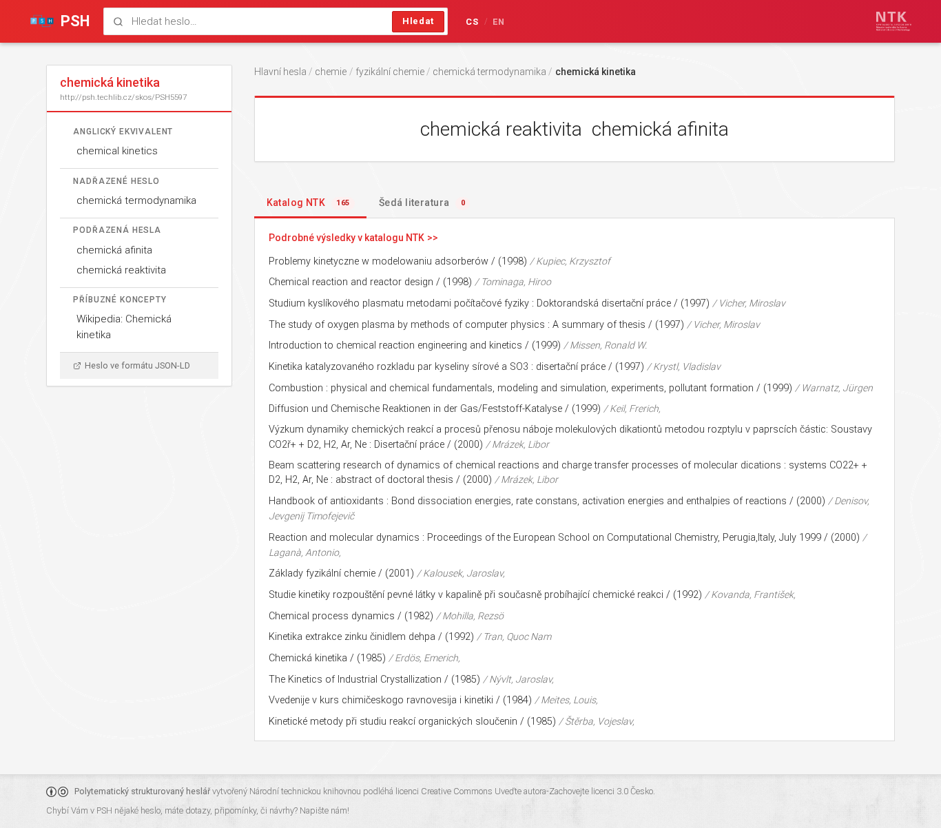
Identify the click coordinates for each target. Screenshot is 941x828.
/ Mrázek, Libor (517, 444)
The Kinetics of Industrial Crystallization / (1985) (374, 679)
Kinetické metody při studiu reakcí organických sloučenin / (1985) (412, 721)
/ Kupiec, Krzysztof (570, 261)
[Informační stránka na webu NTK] (893, 21)
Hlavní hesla (280, 71)
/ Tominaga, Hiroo (513, 281)
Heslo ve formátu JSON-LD (137, 365)
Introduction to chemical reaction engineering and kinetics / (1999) (415, 345)
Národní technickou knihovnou (305, 791)
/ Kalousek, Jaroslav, (461, 573)
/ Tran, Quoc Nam (514, 636)
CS (472, 22)
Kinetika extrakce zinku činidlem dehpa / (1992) (371, 637)
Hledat (418, 21)
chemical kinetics (117, 151)
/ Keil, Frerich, (632, 408)
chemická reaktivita (121, 270)
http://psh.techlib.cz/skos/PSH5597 (123, 97)
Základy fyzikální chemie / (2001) (341, 573)
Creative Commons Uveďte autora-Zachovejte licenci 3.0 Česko (537, 791)
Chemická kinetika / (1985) (327, 658)
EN (499, 22)
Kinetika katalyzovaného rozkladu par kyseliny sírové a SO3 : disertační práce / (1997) (456, 367)
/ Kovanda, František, (750, 594)
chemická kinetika (595, 71)
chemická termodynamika (136, 200)
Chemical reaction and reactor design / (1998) (370, 282)
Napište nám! (324, 810)
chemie (331, 71)
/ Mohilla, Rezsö (470, 615)
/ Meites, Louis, (566, 699)
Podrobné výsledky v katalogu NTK (346, 237)
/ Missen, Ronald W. (605, 345)
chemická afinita (114, 250)
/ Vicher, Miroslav (748, 303)
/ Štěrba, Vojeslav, (596, 721)
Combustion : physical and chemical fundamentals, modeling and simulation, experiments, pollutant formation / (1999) (530, 388)
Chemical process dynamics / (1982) (351, 616)
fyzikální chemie (389, 71)
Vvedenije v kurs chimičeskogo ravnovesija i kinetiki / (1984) (400, 700)
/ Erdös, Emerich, (424, 657)
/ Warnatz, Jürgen (834, 387)
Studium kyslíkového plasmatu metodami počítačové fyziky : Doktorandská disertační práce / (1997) (489, 303)
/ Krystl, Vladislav (684, 366)
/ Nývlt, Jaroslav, (518, 679)
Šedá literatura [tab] (422, 202)
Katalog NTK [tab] (308, 202)
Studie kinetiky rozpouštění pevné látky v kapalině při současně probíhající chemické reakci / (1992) (485, 595)
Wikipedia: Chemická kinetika (124, 327)
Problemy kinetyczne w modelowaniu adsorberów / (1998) (398, 261)
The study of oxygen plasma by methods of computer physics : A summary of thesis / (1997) (476, 325)
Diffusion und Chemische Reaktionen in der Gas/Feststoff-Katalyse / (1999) (435, 409)
